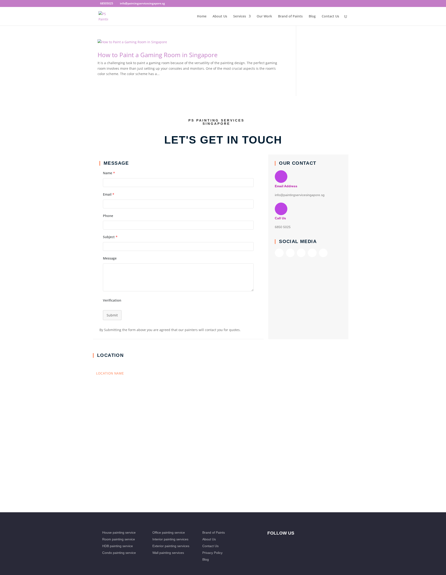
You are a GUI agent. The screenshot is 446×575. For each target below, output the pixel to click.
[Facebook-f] (279, 253)
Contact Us (330, 16)
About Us (220, 16)
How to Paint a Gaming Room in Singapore (158, 55)
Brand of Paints (290, 16)
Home (202, 16)
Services (239, 16)
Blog (312, 16)
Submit (112, 315)
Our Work (264, 16)
